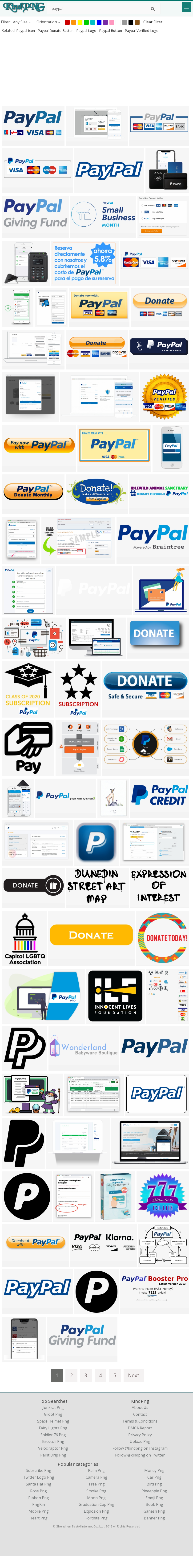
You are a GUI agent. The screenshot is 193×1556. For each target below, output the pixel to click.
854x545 (11, 655)
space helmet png (53, 1421)
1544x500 (44, 815)
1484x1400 (97, 1020)
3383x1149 (76, 366)
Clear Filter (152, 22)
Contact (140, 1414)
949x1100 (44, 324)
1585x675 (126, 561)
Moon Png (96, 1497)
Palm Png (96, 1470)
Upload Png (140, 1441)
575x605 (154, 190)
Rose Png (38, 1491)
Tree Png (96, 1484)
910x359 (78, 235)
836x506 (119, 1166)
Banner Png (154, 1518)
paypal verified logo (141, 30)
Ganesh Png (154, 1511)
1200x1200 (79, 324)
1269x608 (111, 773)
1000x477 (12, 235)
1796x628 (140, 815)
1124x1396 (13, 561)
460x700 (11, 815)
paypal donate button (56, 30)
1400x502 (12, 190)
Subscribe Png (38, 1470)
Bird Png (154, 1484)
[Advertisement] (96, 69)
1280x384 (83, 190)
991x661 (59, 283)
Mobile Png (38, 1511)
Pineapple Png (154, 1491)
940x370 (11, 1263)
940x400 (11, 1311)
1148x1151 (13, 1068)
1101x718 (134, 1112)
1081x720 (12, 1112)
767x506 (138, 905)
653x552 (141, 612)
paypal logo (86, 30)
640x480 (139, 324)
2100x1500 (13, 469)
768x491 (50, 561)
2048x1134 (130, 1068)
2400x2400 (147, 1218)
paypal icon (26, 30)
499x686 (64, 773)
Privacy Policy (140, 1434)
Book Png (154, 1504)
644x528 (146, 235)
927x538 (11, 366)
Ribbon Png (38, 1497)
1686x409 (65, 612)
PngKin (38, 1504)
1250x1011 (148, 1263)
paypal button (111, 30)
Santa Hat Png (38, 1484)
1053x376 (138, 142)
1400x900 (87, 469)
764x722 (11, 283)
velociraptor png (53, 1448)
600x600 (11, 773)
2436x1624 (13, 963)
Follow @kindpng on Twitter (140, 1455)
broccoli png (53, 1441)
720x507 (72, 1112)
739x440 (74, 905)
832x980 (11, 1166)
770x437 (135, 655)
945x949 (82, 862)
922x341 (129, 1311)
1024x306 (12, 511)
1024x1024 (106, 1218)
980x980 (82, 1311)
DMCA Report (140, 1428)
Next (133, 1375)
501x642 (154, 1020)
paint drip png (53, 1455)
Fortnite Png (96, 1518)
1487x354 (138, 511)
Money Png (154, 1470)
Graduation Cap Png (96, 1504)
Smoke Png (96, 1491)
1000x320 (57, 963)
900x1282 (107, 815)
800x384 (11, 142)
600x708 (11, 714)
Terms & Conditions (139, 1421)
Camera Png (96, 1477)
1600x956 (75, 142)
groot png (53, 1414)
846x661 (11, 612)
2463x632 (129, 283)
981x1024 (56, 1166)
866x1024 (12, 324)
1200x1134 (146, 963)
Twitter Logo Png (38, 1477)
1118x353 (58, 1068)
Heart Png (38, 1518)
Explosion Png (96, 1511)
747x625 (148, 419)
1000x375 (138, 366)
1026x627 (12, 862)
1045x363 (12, 905)
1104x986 (12, 419)
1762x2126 (63, 1218)
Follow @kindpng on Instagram (140, 1448)
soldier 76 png (53, 1434)
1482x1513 (13, 1359)
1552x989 (129, 862)
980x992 (11, 1218)
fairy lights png (53, 1428)
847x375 (74, 511)
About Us (140, 1407)
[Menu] (186, 7)
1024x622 (69, 419)
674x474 (76, 655)
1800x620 (57, 1359)
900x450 (11, 1020)
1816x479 (79, 1263)
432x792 (161, 469)
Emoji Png (154, 1497)
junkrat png (53, 1407)
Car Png (154, 1477)
